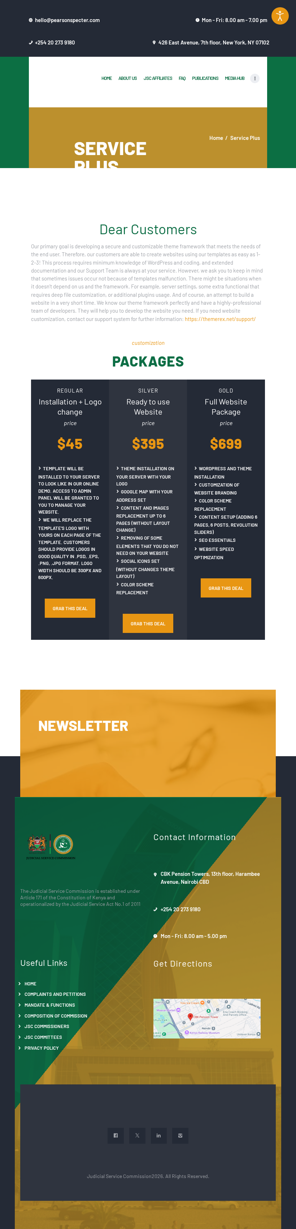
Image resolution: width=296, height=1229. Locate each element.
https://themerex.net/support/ (220, 318)
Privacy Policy (42, 1048)
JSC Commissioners (47, 1026)
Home (216, 137)
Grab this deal (70, 608)
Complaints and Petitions (55, 994)
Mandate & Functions (50, 1005)
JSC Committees (43, 1037)
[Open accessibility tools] (280, 16)
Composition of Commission (56, 1015)
